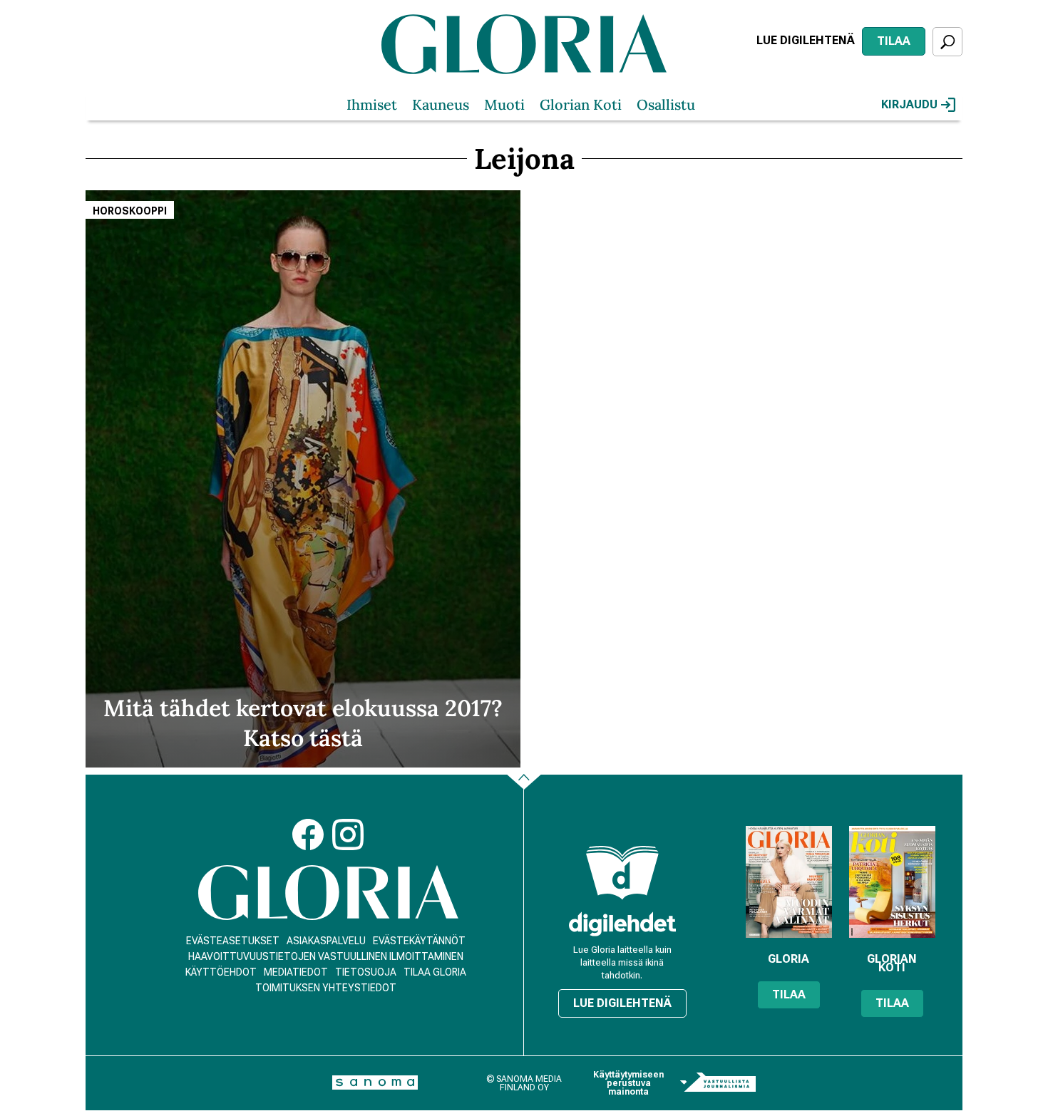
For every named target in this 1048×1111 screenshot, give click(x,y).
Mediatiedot (296, 972)
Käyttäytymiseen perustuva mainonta (628, 1083)
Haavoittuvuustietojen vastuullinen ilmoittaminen (325, 956)
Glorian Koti (581, 104)
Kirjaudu (909, 104)
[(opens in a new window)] (622, 923)
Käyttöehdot (221, 972)
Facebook (308, 834)
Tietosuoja (365, 972)
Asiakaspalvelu (326, 940)
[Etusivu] (328, 892)
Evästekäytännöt (419, 940)
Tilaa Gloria (435, 972)
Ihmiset (371, 104)
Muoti (504, 104)
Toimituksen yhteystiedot (325, 987)
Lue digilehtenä (805, 40)
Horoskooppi (130, 211)
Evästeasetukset (232, 940)
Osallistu (666, 104)
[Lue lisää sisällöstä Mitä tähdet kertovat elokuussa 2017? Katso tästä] (303, 479)
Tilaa (893, 41)
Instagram (348, 834)
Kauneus (440, 104)
